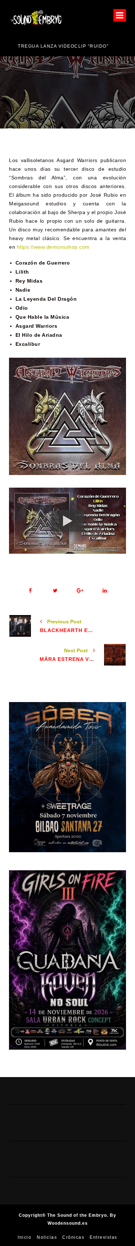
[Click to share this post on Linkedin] (105, 590)
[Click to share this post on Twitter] (55, 590)
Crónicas (73, 1237)
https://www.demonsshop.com (53, 247)
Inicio (24, 1237)
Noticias (47, 1237)
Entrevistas (103, 1237)
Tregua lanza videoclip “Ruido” (54, 46)
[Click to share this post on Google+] (80, 590)
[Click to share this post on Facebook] (30, 590)
